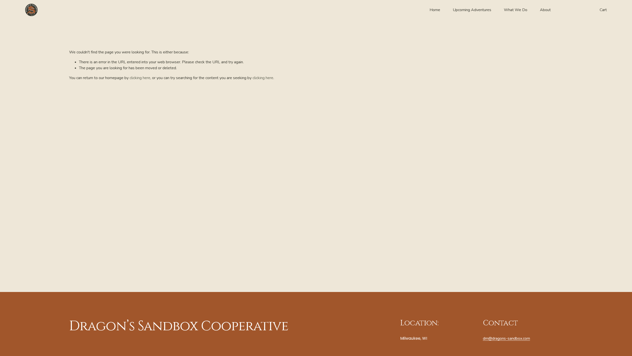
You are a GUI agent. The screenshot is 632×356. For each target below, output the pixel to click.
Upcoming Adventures (472, 10)
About (545, 10)
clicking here (140, 78)
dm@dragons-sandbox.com (506, 338)
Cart (603, 10)
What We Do (515, 10)
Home (435, 10)
